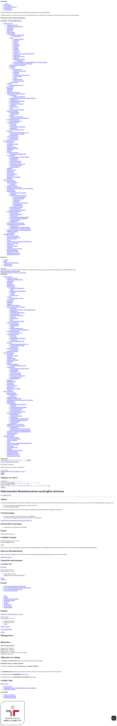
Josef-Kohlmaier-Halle (16, 165)
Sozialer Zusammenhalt (19, 197)
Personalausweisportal (6, 557)
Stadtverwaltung (11, 33)
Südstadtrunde (17, 200)
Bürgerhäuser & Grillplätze (14, 177)
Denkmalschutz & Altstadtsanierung (16, 224)
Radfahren (9, 247)
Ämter (11, 38)
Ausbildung (16, 72)
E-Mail (5, 575)
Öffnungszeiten (17, 36)
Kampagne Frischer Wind (13, 254)
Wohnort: (3, 484)
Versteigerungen (14, 82)
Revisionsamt (16, 45)
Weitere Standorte (5, 626)
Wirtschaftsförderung (12, 182)
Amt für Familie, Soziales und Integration (23, 53)
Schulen (12, 115)
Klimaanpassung (14, 106)
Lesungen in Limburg (15, 161)
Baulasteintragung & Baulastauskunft (19, 217)
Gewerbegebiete (11, 233)
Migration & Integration (13, 119)
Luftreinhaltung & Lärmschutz (14, 248)
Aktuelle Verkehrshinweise (14, 237)
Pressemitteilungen (15, 167)
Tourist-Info (10, 142)
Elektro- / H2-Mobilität (13, 243)
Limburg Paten (14, 135)
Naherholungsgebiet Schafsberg (18, 192)
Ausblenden (4, 20)
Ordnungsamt (16, 50)
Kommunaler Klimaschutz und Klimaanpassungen (22, 98)
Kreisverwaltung (8, 686)
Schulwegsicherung (12, 238)
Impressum (6, 601)
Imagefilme (10, 145)
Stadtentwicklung (11, 191)
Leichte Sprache (8, 264)
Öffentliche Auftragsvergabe (14, 187)
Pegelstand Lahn (14, 138)
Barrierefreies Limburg (12, 251)
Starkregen (13, 105)
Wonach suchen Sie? (6, 460)
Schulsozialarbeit (14, 114)
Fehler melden (7, 604)
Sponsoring (16, 201)
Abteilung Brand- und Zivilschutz (15, 223)
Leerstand (12, 184)
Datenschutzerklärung (9, 600)
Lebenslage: (4, 482)
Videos (15, 78)
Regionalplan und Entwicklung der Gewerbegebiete (20, 188)
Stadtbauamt (16, 55)
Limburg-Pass (13, 128)
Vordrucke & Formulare (16, 214)
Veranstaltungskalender (13, 152)
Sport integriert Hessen (16, 121)
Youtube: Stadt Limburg (10, 696)
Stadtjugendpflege (14, 112)
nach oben (3, 579)
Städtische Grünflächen (19, 96)
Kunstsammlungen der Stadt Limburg (19, 157)
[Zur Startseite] (10, 462)
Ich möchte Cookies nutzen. (14, 20)
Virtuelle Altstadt (11, 147)
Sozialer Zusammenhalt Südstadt (18, 195)
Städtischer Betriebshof (19, 59)
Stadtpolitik (10, 89)
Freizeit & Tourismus (9, 141)
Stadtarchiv (10, 168)
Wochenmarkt (10, 172)
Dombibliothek (14, 159)
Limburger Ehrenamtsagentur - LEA (19, 132)
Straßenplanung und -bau (13, 253)
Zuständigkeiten (14, 213)
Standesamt (10, 30)
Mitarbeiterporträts (18, 79)
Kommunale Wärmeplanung (17, 101)
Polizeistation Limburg (9, 689)
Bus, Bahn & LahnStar (13, 235)
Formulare (12, 66)
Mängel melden (11, 32)
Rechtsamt (16, 49)
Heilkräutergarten (11, 170)
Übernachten (10, 149)
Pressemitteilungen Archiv (16, 85)
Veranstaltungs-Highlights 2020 (18, 154)
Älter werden (13, 125)
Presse (5, 261)
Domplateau (13, 194)
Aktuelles (9, 83)
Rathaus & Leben (8, 23)
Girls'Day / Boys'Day (18, 81)
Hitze (11, 108)
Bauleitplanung (11, 190)
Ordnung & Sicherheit (12, 137)
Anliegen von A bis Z (12, 25)
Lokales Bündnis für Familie (17, 134)
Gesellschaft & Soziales (13, 122)
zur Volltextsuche (8, 9)
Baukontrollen (13, 221)
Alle (49, 485)
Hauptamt (15, 43)
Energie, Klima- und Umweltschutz (16, 93)
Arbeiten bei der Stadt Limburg (21, 75)
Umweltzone (10, 244)
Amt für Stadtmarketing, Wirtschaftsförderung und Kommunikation (30, 62)
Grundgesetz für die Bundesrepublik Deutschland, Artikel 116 (16, 520)
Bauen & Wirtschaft (9, 180)
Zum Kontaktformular (6, 629)
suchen (3, 487)
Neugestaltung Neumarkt (16, 207)
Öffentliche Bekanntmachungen (15, 26)
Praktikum (16, 73)
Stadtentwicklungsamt (18, 56)
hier (27, 674)
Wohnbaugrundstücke (12, 231)
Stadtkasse (16, 48)
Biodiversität (13, 95)
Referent (15, 42)
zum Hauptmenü (8, 5)
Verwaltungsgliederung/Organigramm (22, 63)
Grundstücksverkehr (18, 39)
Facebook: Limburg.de (9, 694)
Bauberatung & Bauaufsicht (14, 211)
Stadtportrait (10, 88)
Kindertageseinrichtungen (16, 116)
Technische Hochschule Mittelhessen (19, 118)
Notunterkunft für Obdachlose (17, 126)
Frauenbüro (16, 40)
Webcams (9, 178)
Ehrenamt (9, 131)
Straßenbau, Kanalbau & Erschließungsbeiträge (19, 230)
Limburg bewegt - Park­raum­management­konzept (19, 241)
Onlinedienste (10, 28)
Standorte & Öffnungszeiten (17, 35)
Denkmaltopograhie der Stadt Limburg (20, 227)
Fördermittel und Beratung (16, 104)
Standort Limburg (11, 181)
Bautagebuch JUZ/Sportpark (20, 202)
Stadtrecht (9, 91)
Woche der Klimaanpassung (17, 109)
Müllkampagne (14, 99)
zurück (2, 578)
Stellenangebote (17, 69)
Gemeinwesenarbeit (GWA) (17, 129)
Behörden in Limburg (12, 139)
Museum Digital (14, 158)
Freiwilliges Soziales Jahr (19, 71)
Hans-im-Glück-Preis (15, 162)
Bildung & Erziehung (12, 111)
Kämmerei (16, 46)
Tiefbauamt (16, 58)
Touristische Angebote (12, 144)
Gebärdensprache (8, 265)
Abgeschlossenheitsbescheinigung (18, 218)
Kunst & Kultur (11, 155)
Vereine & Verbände (12, 174)
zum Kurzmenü (8, 8)
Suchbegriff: (4, 481)
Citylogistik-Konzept (12, 246)
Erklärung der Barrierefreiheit (11, 262)
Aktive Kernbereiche (15, 208)
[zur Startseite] (13, 272)
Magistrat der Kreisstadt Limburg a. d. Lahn (12, 614)
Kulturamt (15, 52)
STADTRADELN (15, 102)
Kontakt (6, 597)
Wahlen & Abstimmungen (13, 92)
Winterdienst (20, 61)
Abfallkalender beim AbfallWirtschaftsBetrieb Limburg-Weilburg (20, 688)
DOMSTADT (10, 86)
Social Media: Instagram (10, 697)
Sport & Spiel (10, 175)
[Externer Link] (60, 586)
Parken (9, 240)
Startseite (6, 260)
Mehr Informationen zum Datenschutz (10, 271)
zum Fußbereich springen (10, 7)
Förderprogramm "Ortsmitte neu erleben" (20, 228)
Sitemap (6, 603)
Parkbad (9, 151)
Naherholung (10, 171)
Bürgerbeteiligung (17, 204)
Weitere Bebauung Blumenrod (17, 210)
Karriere (12, 68)
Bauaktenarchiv (14, 215)
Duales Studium (17, 76)
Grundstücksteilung (15, 220)
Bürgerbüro (10, 29)
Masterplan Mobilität (12, 250)
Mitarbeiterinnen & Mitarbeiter (18, 65)
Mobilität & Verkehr (9, 234)
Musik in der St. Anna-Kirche (17, 164)
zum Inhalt (6, 4)
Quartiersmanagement (18, 198)
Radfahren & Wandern (12, 148)
